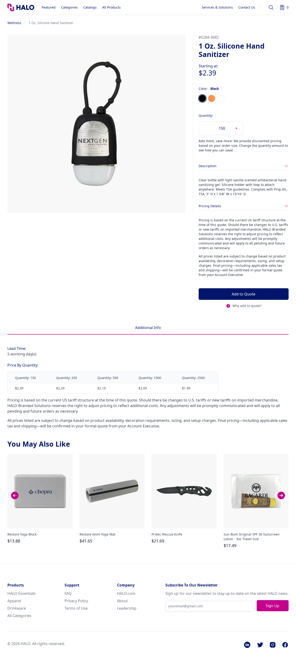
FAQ (68, 593)
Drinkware (16, 608)
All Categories (19, 615)
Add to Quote (243, 294)
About (122, 600)
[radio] (202, 98)
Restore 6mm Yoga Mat (97, 534)
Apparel (14, 600)
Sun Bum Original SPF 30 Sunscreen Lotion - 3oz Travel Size (252, 536)
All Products (111, 7)
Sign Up (272, 605)
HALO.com (126, 593)
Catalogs (90, 7)
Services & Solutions (217, 7)
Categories (69, 7)
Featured (49, 7)
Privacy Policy (76, 600)
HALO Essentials (21, 593)
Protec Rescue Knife (166, 534)
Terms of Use (76, 608)
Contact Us (246, 7)
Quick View (40, 520)
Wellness (14, 23)
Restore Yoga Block (22, 534)
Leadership (126, 608)
